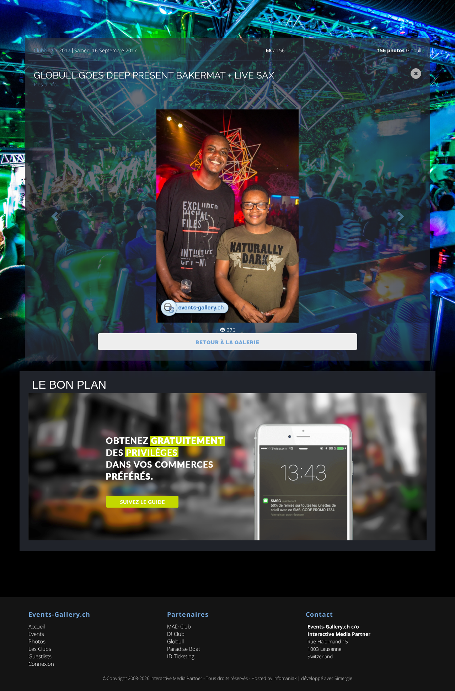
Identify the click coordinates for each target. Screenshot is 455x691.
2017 (64, 50)
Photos (37, 641)
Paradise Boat (183, 648)
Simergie (343, 678)
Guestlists (40, 656)
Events (36, 633)
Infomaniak (284, 678)
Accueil (36, 626)
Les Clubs (39, 648)
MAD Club (179, 626)
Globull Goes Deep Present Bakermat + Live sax (154, 75)
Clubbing (43, 50)
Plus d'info (45, 84)
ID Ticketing (180, 656)
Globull (413, 50)
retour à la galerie (227, 342)
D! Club (175, 633)
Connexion (41, 663)
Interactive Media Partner (176, 678)
